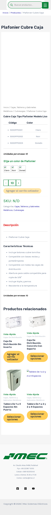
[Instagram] (25, 488)
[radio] (7, 169)
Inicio (6, 107)
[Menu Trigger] (45, 5)
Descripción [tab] (11, 225)
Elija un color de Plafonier (20, 161)
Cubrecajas (20, 111)
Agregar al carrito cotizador (22, 190)
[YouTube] (33, 488)
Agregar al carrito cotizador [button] (13, 357)
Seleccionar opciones (37, 357)
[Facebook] (17, 488)
